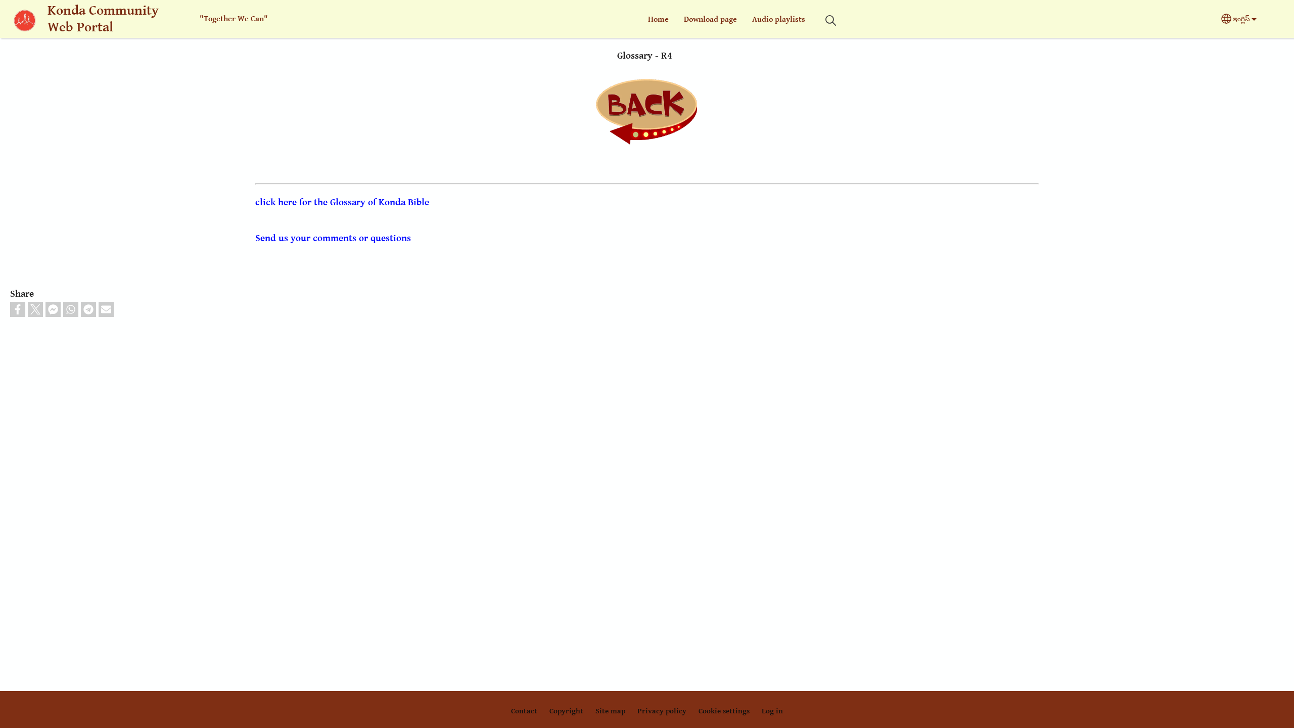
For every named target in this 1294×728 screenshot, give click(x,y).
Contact (524, 711)
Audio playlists (778, 19)
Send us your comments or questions (333, 238)
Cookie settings (724, 711)
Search (830, 20)
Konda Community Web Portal (103, 19)
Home (658, 19)
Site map (610, 711)
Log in (772, 711)
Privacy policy (661, 711)
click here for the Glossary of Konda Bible (342, 202)
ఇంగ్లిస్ (1241, 19)
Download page (710, 19)
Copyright (566, 711)
